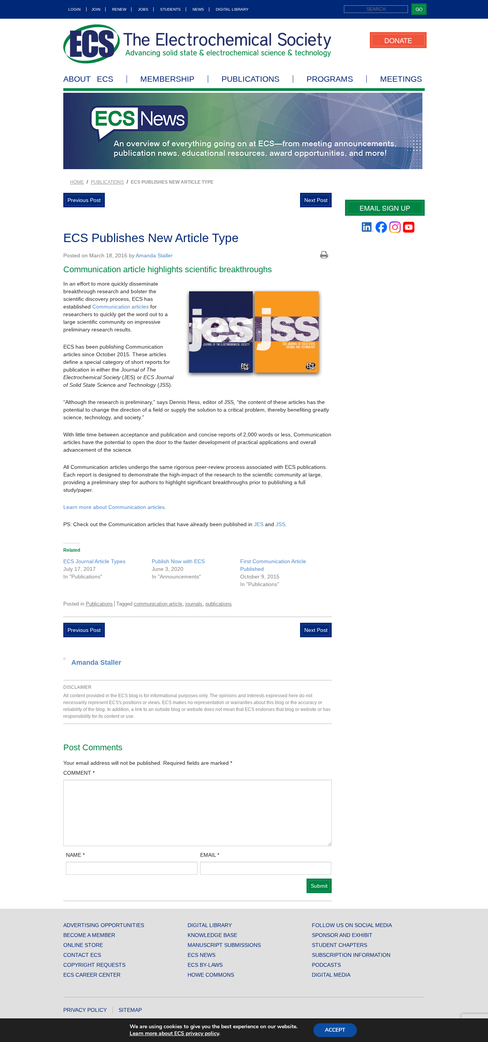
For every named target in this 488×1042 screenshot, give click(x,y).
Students (170, 9)
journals (193, 604)
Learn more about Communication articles (114, 507)
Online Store (83, 945)
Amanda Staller (154, 255)
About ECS (88, 79)
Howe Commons (211, 975)
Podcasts (326, 965)
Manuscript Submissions (224, 945)
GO (419, 9)
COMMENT (79, 773)
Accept (335, 1030)
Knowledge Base (212, 935)
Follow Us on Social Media (352, 925)
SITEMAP (130, 1010)
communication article (158, 604)
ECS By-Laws (205, 965)
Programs (330, 79)
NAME (75, 855)
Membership (167, 79)
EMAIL (209, 855)
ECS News (201, 955)
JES (258, 524)
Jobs (143, 9)
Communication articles (120, 307)
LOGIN (74, 9)
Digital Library (232, 9)
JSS (280, 524)
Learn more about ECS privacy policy (174, 1033)
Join (96, 9)
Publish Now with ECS (178, 561)
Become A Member (89, 935)
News (198, 9)
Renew (119, 9)
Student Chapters (339, 945)
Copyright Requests (94, 965)
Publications (250, 79)
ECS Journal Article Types (94, 561)
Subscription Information (351, 955)
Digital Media (331, 975)
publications (218, 604)
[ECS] (197, 43)
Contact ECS (82, 955)
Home (77, 182)
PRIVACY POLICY (85, 1010)
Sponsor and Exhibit (342, 935)
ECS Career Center (91, 975)
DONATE (398, 40)
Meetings (401, 79)
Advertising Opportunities (103, 925)
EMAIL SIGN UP (385, 208)
